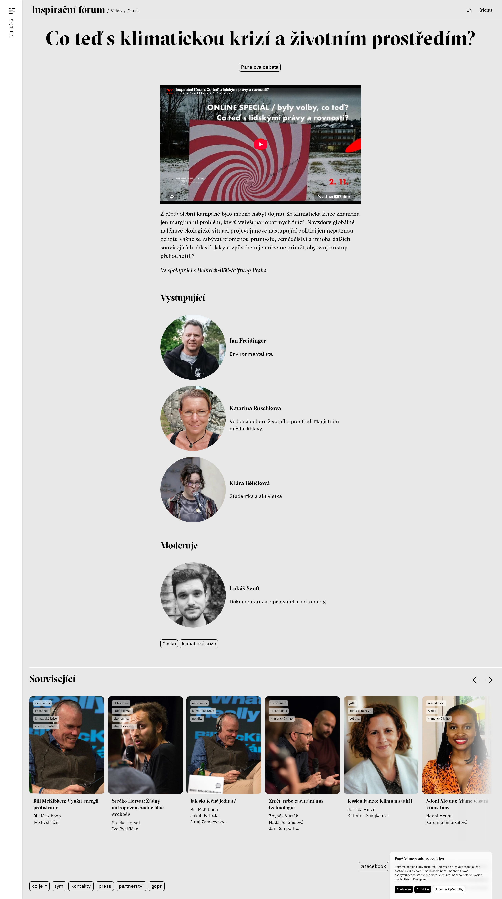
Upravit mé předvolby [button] (449, 889)
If (68, 9)
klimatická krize (199, 643)
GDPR (156, 886)
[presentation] (475, 680)
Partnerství (131, 886)
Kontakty (81, 886)
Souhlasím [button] (404, 889)
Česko (169, 643)
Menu (486, 10)
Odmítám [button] (423, 889)
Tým (59, 886)
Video (116, 11)
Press (105, 886)
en (470, 10)
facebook (375, 866)
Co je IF (39, 886)
